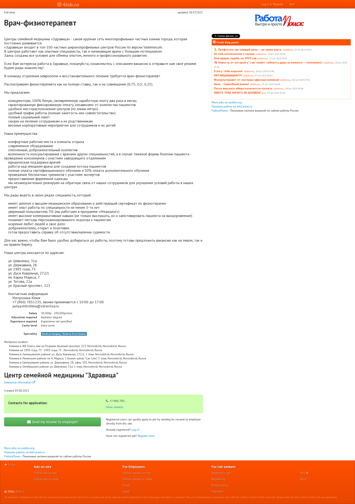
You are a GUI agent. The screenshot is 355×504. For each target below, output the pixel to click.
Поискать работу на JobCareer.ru (24, 452)
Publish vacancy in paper (138, 479)
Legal (126, 491)
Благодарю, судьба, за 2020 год (235, 58)
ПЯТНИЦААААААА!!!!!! (228, 75)
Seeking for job (221, 473)
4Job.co (20, 491)
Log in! (135, 429)
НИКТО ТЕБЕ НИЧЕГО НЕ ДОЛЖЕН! (237, 93)
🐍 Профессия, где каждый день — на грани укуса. (248, 49)
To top (11, 465)
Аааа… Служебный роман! (231, 84)
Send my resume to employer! (54, 421)
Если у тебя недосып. (228, 71)
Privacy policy (220, 485)
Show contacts (114, 407)
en (291, 4)
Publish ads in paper (46, 479)
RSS (303, 473)
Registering (218, 479)
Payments (218, 491)
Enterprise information (18, 382)
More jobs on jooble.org (19, 448)
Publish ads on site (45, 473)
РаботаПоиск (12, 456)
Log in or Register (272, 4)
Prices (126, 485)
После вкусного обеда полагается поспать (243, 88)
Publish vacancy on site (137, 473)
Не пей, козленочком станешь (234, 54)
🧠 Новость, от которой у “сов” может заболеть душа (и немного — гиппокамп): (268, 62)
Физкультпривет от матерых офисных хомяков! (246, 80)
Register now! (146, 436)
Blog (303, 479)
